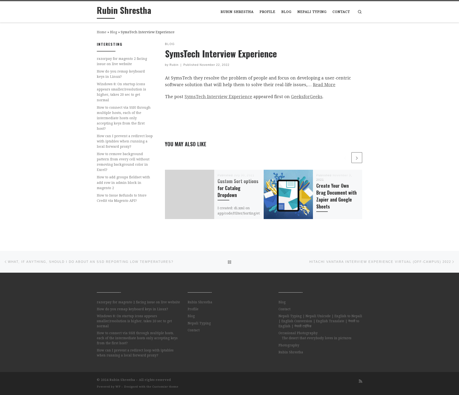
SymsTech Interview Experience (218, 96)
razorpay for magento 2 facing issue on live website (122, 61)
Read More (324, 84)
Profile (193, 309)
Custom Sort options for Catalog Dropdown (238, 188)
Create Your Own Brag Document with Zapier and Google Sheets (336, 196)
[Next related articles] (356, 157)
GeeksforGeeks (306, 96)
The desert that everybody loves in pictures (316, 338)
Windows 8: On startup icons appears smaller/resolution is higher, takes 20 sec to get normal (121, 92)
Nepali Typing (199, 323)
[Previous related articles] (345, 157)
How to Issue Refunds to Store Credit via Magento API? (122, 198)
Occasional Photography (298, 333)
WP (117, 386)
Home (101, 32)
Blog (113, 32)
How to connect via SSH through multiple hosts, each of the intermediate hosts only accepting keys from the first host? (124, 118)
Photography (289, 345)
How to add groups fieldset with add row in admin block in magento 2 (123, 182)
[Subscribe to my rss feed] (360, 381)
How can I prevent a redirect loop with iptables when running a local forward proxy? (125, 141)
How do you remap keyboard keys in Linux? (121, 74)
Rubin (174, 65)
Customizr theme (165, 386)
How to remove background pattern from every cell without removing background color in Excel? (123, 162)
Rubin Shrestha (200, 302)
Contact (194, 330)
